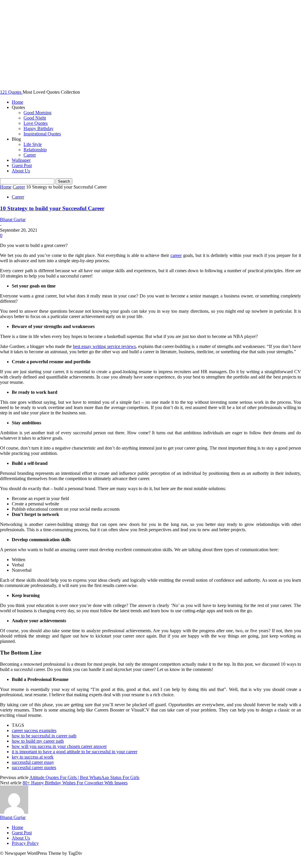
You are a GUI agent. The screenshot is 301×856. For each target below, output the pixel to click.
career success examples (34, 730)
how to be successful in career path (44, 735)
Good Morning (37, 112)
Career (30, 154)
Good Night (35, 117)
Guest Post (22, 165)
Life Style (33, 144)
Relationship (35, 149)
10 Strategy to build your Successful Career (52, 208)
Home (17, 102)
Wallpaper (21, 160)
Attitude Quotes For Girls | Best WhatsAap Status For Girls (84, 777)
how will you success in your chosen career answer (59, 746)
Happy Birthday (38, 128)
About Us (21, 170)
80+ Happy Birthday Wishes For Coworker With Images (75, 782)
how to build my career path (38, 741)
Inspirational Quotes (42, 133)
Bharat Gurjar (13, 219)
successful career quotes (34, 767)
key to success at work (32, 756)
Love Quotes (36, 123)
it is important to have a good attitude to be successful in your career (74, 751)
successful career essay (33, 762)
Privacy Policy (25, 843)
